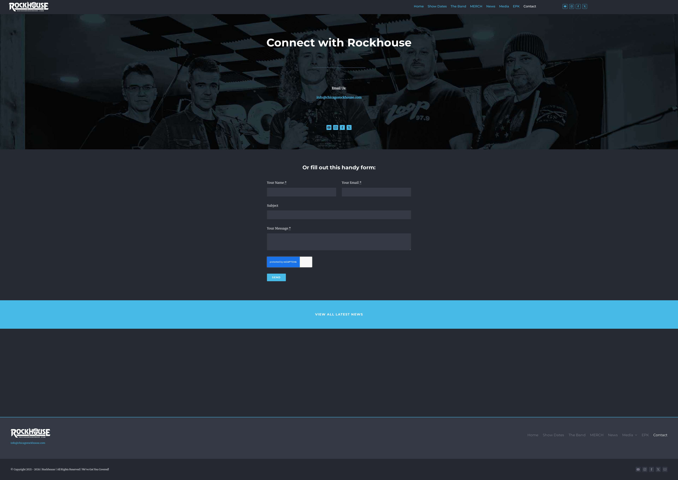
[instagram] (571, 6)
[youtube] (565, 6)
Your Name (277, 183)
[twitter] (584, 6)
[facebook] (578, 6)
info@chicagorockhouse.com (339, 97)
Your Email (352, 183)
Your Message (279, 228)
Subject (272, 206)
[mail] (664, 469)
